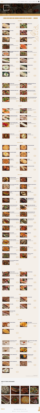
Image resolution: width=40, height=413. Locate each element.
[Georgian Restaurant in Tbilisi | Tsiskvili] (2, 1)
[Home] (17, 1)
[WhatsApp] (39, 407)
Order (39, 410)
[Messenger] (39, 409)
